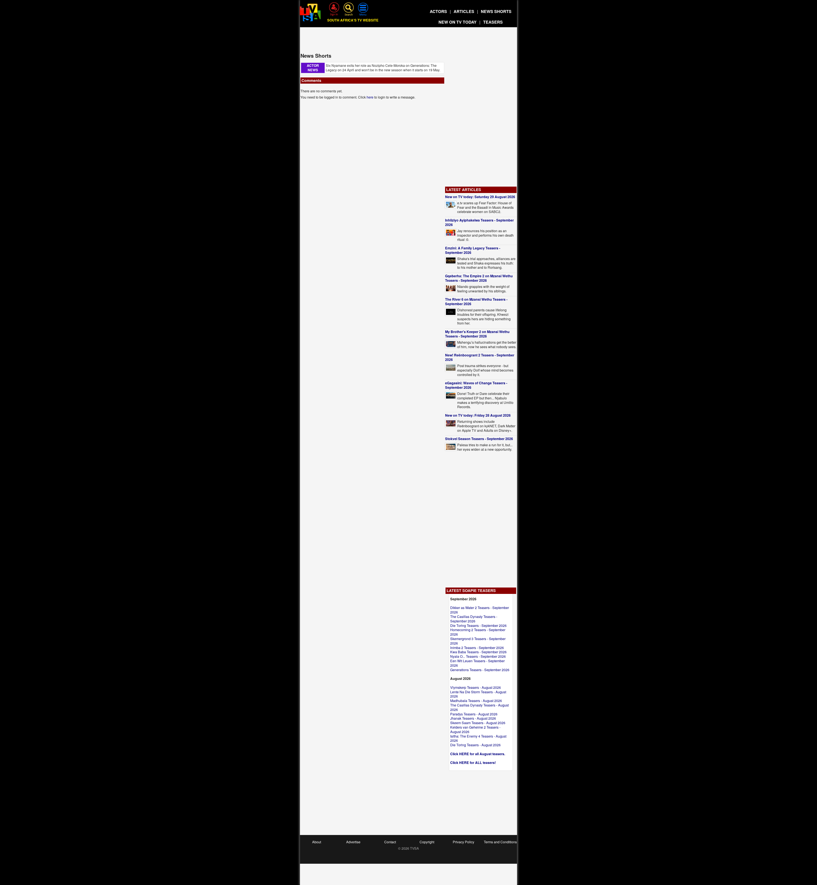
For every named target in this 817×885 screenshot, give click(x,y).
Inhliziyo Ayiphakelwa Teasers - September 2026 (479, 222)
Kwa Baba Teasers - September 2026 (478, 651)
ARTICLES (464, 11)
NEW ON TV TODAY (457, 22)
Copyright (427, 841)
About (316, 841)
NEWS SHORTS (496, 11)
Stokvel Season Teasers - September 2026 (479, 438)
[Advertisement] (408, 41)
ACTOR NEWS (313, 67)
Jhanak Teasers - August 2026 (473, 718)
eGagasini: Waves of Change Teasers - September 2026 (476, 385)
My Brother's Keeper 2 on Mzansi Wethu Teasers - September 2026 (477, 334)
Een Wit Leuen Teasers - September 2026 (477, 663)
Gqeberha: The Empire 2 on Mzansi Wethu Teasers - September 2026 (479, 278)
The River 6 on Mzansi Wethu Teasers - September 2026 (476, 301)
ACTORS (438, 11)
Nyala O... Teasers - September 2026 (478, 656)
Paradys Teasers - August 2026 (473, 714)
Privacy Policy (463, 841)
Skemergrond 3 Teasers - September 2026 (478, 641)
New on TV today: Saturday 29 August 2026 (480, 196)
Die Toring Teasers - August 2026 (475, 744)
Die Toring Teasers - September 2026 (478, 625)
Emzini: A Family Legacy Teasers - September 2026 (472, 250)
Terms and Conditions (500, 841)
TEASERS (493, 22)
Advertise (353, 841)
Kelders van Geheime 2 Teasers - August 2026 (475, 729)
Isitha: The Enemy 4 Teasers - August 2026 (478, 738)
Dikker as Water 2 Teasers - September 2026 (479, 610)
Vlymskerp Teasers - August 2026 (475, 687)
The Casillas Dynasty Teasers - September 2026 (473, 618)
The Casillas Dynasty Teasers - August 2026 (479, 707)
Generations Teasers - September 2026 (479, 669)
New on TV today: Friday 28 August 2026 (478, 415)
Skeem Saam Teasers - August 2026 (477, 722)
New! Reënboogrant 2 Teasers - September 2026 (479, 357)
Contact (390, 841)
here (370, 97)
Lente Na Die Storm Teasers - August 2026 (478, 694)
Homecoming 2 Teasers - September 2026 (477, 632)
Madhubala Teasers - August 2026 (476, 700)
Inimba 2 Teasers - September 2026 (477, 647)
